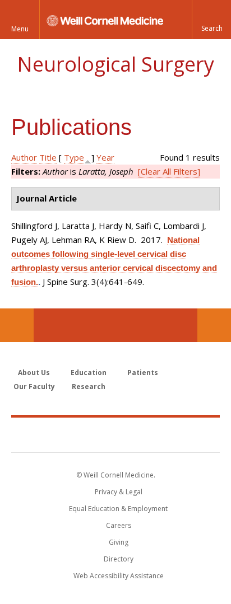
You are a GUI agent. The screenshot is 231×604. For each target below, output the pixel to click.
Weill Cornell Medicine (115, 434)
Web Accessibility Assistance (118, 575)
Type (74, 157)
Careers (118, 525)
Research (88, 386)
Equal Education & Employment (118, 508)
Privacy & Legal (118, 492)
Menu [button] (20, 29)
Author (24, 157)
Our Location (17, 325)
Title (48, 157)
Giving (118, 542)
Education (89, 372)
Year (105, 157)
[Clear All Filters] (169, 171)
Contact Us (214, 325)
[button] (211, 19)
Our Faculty (34, 386)
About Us (34, 372)
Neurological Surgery (115, 64)
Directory (118, 559)
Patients (142, 372)
